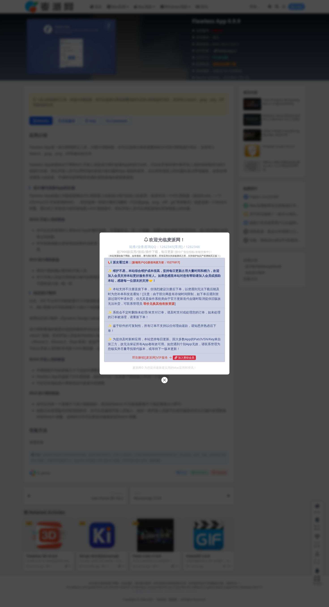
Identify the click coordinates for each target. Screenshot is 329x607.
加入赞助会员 (186, 358)
